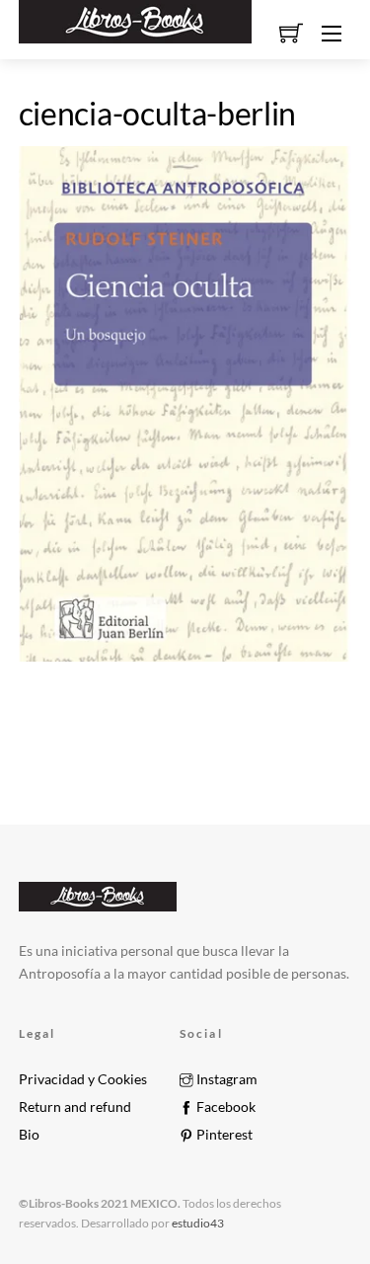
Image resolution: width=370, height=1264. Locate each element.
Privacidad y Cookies (83, 1079)
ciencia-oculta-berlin (157, 113)
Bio (29, 1135)
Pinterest (223, 1135)
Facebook (224, 1107)
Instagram (225, 1079)
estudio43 (197, 1223)
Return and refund (75, 1107)
